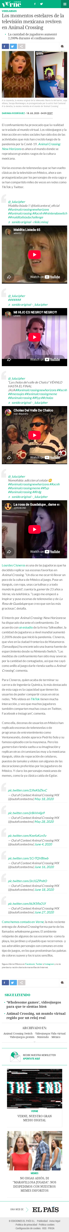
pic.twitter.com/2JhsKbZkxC (27, 790)
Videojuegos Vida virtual (50, 1033)
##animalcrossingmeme (41, 394)
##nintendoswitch (55, 213)
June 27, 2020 (44, 912)
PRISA (51, 1228)
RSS (44, 1228)
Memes (34, 1173)
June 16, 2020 (44, 867)
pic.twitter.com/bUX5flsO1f (27, 903)
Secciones (65, 4)
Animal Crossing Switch (18, 1033)
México (56, 1037)
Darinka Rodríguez (13, 113)
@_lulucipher (16, 201)
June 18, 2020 (44, 889)
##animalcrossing (20, 213)
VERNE (34, 1111)
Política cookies (46, 1224)
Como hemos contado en (23, 922)
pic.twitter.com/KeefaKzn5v (27, 835)
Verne (11, 4)
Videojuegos (9, 11)
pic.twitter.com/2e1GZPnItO (27, 881)
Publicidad (42, 1221)
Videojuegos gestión (22, 1037)
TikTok (35, 699)
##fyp (36, 397)
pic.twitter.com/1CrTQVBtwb (28, 858)
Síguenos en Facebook (35, 3)
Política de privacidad (26, 1224)
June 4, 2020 (43, 844)
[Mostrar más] (34, 1042)
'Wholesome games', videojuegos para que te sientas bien (33, 1004)
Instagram (49, 964)
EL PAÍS (45, 1209)
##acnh (37, 213)
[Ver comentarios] (63, 46)
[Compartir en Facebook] (5, 46)
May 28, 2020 (44, 821)
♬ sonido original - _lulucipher (28, 304)
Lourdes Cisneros (13, 565)
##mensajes (16, 394)
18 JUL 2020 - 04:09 (39, 113)
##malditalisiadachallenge (25, 217)
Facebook (30, 964)
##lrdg (36, 492)
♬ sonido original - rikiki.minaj (28, 222)
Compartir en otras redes (21, 46)
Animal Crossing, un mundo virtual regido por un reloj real (36, 1016)
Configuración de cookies (28, 1228)
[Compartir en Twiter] (13, 46)
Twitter (39, 964)
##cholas (47, 397)
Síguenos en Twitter (41, 3)
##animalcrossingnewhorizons (28, 209)
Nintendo (43, 1037)
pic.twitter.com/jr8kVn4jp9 (26, 813)
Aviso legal (54, 1221)
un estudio (26, 627)
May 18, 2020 (44, 799)
